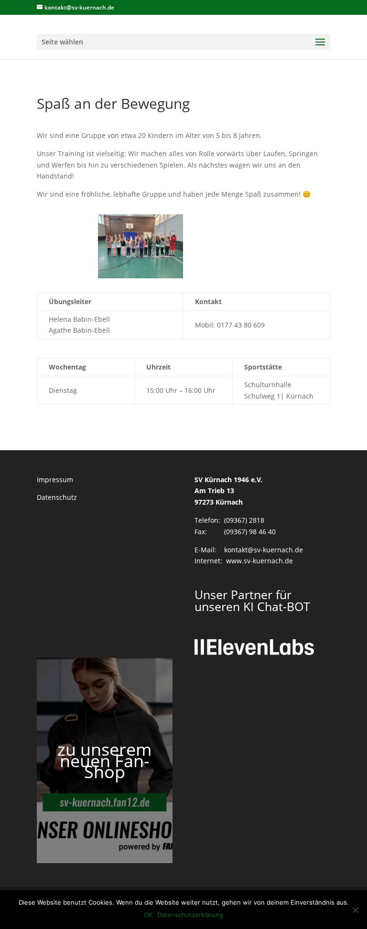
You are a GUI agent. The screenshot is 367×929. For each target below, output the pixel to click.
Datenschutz (57, 497)
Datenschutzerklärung (190, 914)
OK (148, 914)
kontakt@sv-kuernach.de (263, 549)
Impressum (55, 479)
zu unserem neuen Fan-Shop (104, 761)
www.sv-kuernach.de (259, 560)
